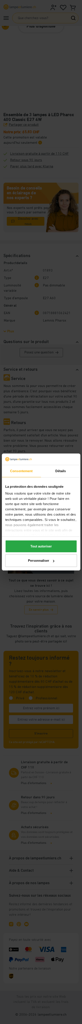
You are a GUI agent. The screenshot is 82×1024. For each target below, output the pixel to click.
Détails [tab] (60, 471)
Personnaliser (38, 560)
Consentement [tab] (21, 471)
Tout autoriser (41, 546)
